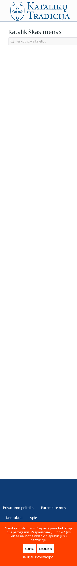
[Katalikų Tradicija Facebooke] (13, 491)
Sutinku (29, 549)
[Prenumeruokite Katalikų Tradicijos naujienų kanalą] (6, 491)
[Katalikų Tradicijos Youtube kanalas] (20, 491)
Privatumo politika (18, 507)
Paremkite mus (53, 507)
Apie (33, 517)
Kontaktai (14, 517)
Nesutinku (45, 549)
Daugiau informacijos (37, 557)
